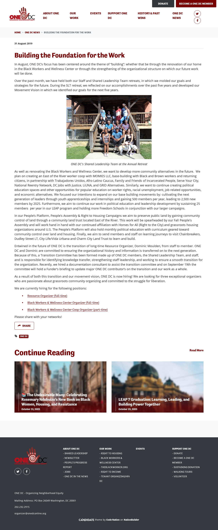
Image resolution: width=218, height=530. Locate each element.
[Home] (23, 13)
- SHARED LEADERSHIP (75, 453)
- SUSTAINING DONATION (186, 467)
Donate (163, 3)
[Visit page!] (197, 14)
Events (95, 13)
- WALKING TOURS (182, 471)
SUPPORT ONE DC (181, 448)
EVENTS (140, 448)
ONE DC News (183, 15)
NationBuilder (131, 519)
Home (17, 32)
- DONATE (177, 453)
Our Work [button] (74, 15)
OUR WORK (105, 448)
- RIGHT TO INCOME (110, 471)
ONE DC (24, 336)
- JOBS (66, 471)
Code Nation (113, 519)
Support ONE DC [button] (117, 15)
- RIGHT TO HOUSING (110, 453)
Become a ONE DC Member (196, 3)
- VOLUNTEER (179, 476)
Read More (197, 350)
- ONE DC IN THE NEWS (75, 476)
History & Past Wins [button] (149, 15)
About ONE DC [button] (51, 15)
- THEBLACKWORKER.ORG (113, 467)
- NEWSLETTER (71, 458)
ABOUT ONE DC (71, 448)
